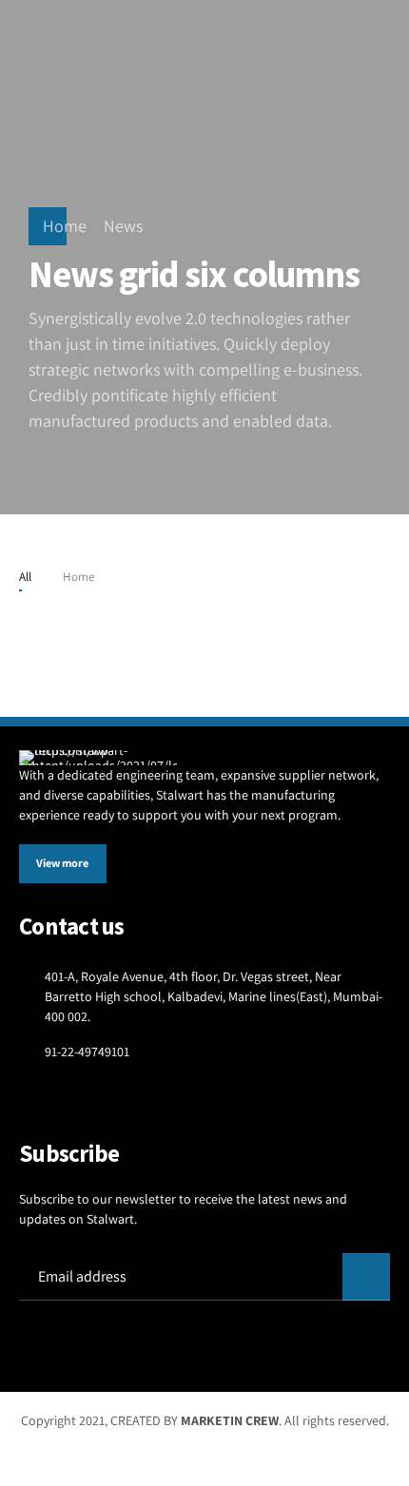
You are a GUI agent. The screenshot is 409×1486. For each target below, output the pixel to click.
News (123, 226)
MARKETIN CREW (230, 1420)
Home (65, 226)
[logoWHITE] (98, 757)
